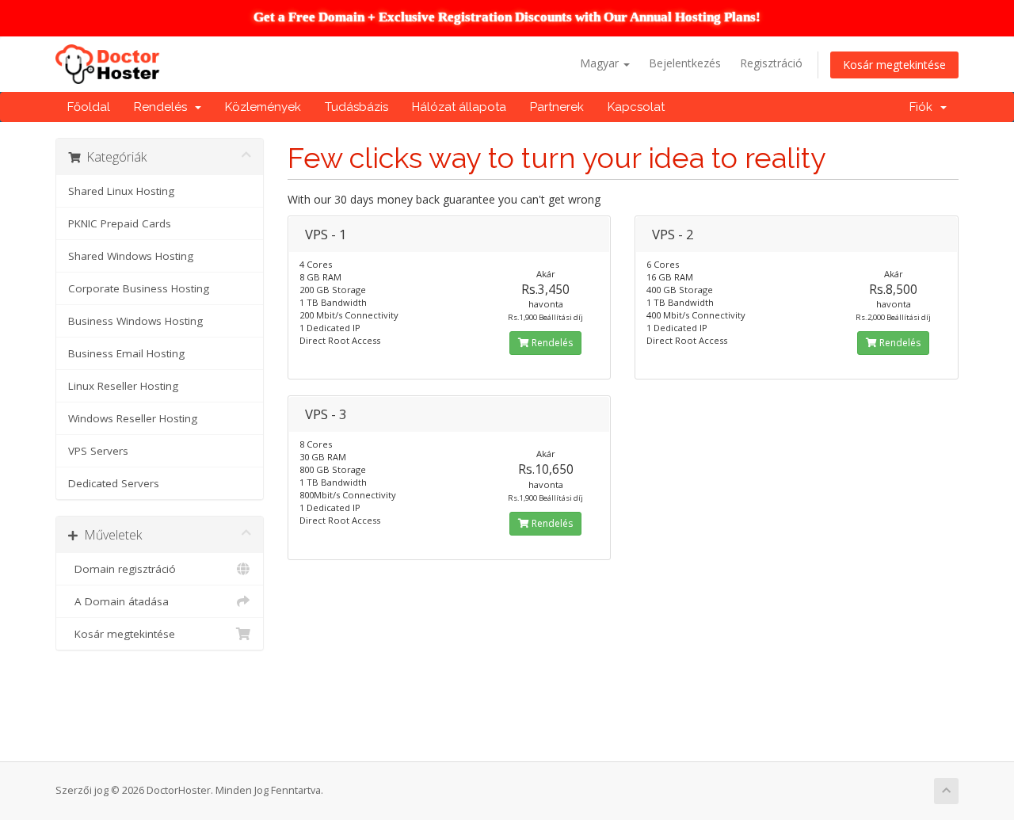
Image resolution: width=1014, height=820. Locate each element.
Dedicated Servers (113, 483)
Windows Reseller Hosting (132, 418)
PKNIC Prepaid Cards (119, 223)
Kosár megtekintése (894, 64)
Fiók (924, 107)
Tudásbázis (356, 107)
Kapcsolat (636, 107)
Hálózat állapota (459, 107)
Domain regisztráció (122, 569)
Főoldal (88, 107)
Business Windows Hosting (135, 321)
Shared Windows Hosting (130, 256)
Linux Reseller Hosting (123, 386)
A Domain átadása (118, 601)
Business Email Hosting (126, 353)
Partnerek (557, 107)
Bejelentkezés (685, 63)
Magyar (601, 63)
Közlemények (263, 107)
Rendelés (163, 107)
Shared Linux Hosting (121, 191)
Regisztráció (771, 63)
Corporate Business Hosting (138, 288)
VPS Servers (98, 451)
